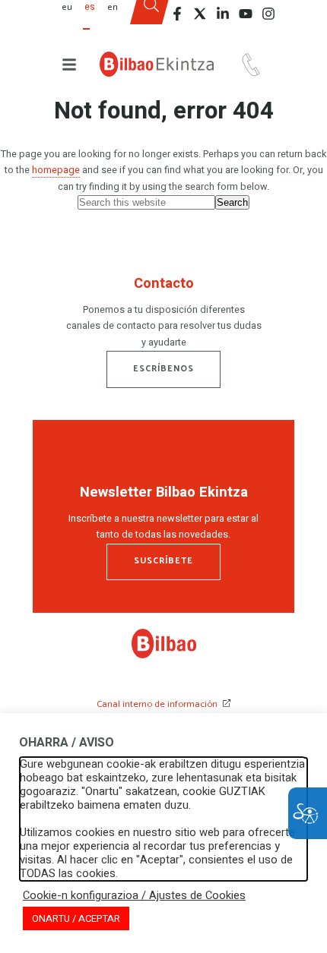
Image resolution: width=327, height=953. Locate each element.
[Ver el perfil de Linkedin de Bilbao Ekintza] (223, 14)
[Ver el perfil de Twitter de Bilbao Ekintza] (200, 14)
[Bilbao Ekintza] (156, 64)
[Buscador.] (151, 17)
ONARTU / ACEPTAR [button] (76, 918)
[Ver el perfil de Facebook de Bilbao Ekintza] (177, 14)
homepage (56, 170)
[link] (164, 655)
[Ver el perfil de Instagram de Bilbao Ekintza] (268, 14)
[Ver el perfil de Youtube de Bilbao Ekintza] (245, 14)
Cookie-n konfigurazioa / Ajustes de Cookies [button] (134, 896)
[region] (163, 315)
